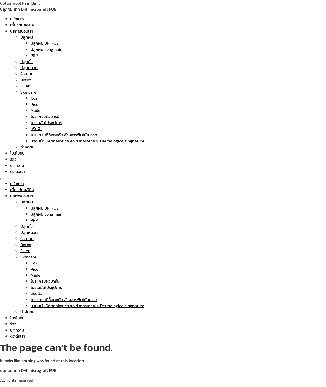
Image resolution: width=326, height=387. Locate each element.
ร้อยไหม (27, 74)
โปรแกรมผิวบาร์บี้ (45, 116)
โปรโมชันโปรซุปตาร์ (46, 123)
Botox (25, 80)
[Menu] (2, 179)
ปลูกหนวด (29, 68)
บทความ (17, 165)
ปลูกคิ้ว (26, 61)
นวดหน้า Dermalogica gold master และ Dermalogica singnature (87, 141)
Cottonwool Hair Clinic (20, 3)
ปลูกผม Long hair (46, 49)
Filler (25, 86)
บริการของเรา (21, 31)
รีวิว (13, 159)
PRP (34, 55)
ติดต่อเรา (17, 171)
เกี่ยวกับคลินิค (22, 25)
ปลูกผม (26, 37)
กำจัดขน (27, 147)
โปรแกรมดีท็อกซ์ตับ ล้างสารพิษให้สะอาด (64, 135)
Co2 (34, 98)
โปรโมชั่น (17, 153)
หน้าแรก (17, 19)
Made (35, 110)
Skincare (28, 92)
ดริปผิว (36, 129)
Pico (34, 104)
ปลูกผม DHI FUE (45, 43)
